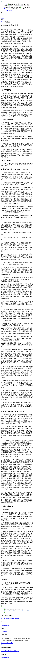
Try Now (3, 21)
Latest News (4, 631)
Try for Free (4, 643)
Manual (3, 625)
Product (6, 4)
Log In (7, 21)
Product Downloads (6, 618)
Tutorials (7, 625)
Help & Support (8, 10)
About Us (6, 8)
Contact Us (10, 643)
